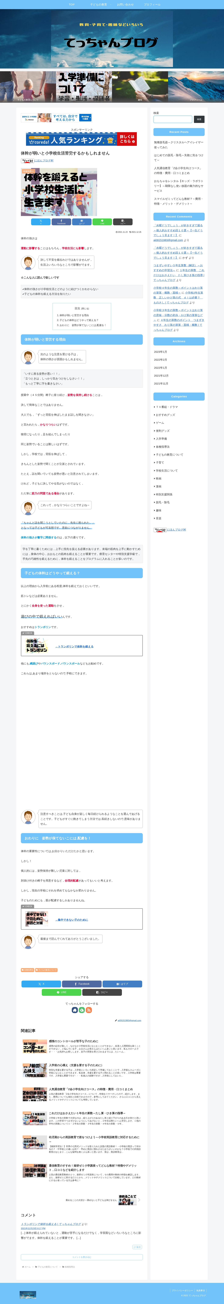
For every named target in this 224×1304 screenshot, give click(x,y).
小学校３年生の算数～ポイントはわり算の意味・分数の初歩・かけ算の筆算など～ (178, 315)
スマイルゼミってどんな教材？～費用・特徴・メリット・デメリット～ (178, 201)
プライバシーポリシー (182, 1290)
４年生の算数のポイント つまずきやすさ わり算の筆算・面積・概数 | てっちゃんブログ (178, 325)
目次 (77, 308)
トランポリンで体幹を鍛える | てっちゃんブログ (51, 1224)
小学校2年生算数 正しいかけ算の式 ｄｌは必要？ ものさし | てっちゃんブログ (178, 297)
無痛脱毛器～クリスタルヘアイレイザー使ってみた (178, 145)
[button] (123, 221)
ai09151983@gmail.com (168, 240)
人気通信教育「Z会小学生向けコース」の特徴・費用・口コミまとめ (178, 171)
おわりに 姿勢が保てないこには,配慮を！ (83, 325)
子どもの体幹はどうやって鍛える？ (79, 320)
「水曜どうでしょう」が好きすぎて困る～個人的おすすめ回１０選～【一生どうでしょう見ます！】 (178, 230)
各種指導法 (28, 970)
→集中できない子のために (71, 919)
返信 (138, 1247)
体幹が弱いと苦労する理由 (74, 315)
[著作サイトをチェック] (75, 1010)
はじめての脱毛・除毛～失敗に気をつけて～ (178, 158)
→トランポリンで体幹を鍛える (74, 646)
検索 (156, 113)
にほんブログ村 (43, 160)
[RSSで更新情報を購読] (89, 1010)
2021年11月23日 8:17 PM (33, 1228)
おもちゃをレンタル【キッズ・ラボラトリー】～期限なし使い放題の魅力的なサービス (178, 186)
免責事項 (200, 1290)
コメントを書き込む (81, 1257)
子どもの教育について (47, 970)
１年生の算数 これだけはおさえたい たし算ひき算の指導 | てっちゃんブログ (178, 275)
